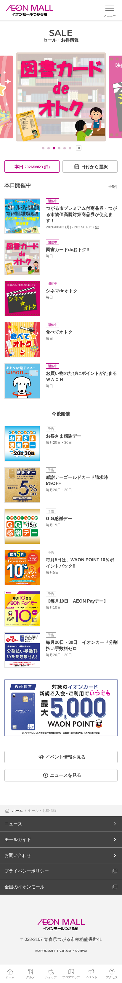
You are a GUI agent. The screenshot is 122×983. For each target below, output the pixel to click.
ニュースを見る (65, 775)
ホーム (18, 811)
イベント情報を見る (66, 756)
